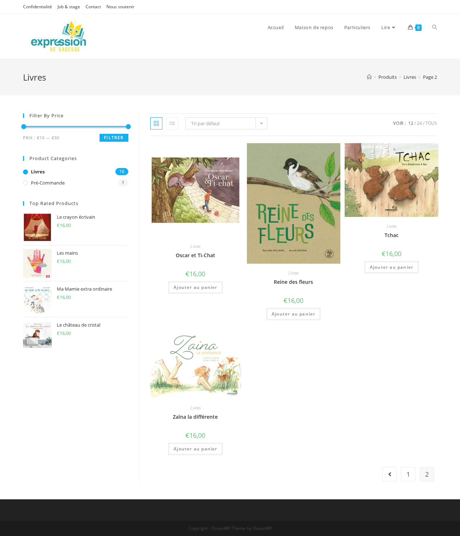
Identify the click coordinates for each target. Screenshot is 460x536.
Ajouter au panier (195, 287)
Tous (431, 123)
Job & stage (69, 7)
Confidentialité (37, 7)
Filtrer (114, 138)
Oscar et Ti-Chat (195, 255)
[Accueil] (369, 77)
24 (419, 123)
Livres (195, 246)
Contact (93, 7)
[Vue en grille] (156, 123)
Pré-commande (48, 183)
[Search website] (434, 27)
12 (410, 123)
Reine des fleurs (293, 281)
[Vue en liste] (172, 123)
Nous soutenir (120, 7)
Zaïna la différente (195, 416)
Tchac (392, 235)
